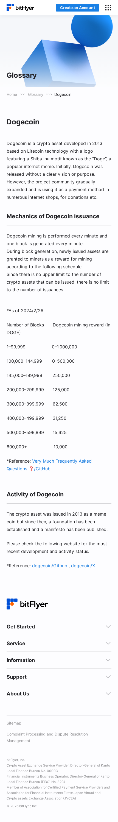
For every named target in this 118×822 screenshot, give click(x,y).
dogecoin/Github (49, 565)
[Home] (20, 8)
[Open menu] (108, 7)
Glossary (35, 94)
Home (12, 94)
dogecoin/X (83, 565)
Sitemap (14, 723)
